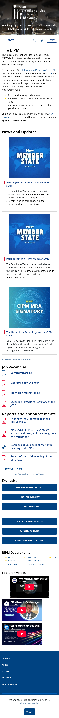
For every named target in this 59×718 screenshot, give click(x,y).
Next (19, 468)
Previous (8, 468)
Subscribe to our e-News (31, 474)
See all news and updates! (18, 359)
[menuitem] (6, 658)
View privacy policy (30, 703)
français (52, 40)
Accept (29, 711)
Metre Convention (29, 506)
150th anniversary (29, 497)
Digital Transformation (29, 521)
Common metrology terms (29, 540)
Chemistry (12, 557)
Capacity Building (29, 531)
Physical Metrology (36, 564)
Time (54, 557)
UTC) (49, 73)
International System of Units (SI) (39, 70)
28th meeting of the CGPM (29, 487)
